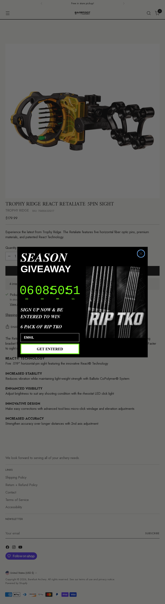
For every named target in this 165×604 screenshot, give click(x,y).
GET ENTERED (50, 349)
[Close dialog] (140, 253)
